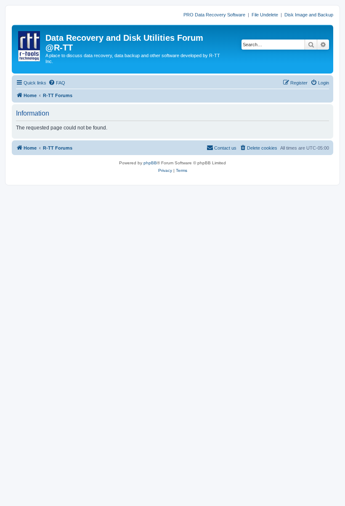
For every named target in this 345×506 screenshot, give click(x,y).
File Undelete (265, 14)
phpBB (150, 163)
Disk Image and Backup (308, 14)
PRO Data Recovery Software (214, 14)
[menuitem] (56, 83)
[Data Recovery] (29, 44)
